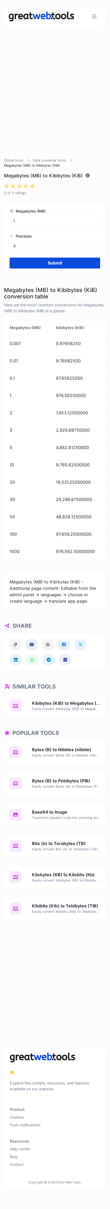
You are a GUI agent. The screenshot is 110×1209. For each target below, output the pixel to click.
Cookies (17, 1117)
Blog (14, 1156)
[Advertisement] (55, 99)
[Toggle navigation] (94, 16)
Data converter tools (49, 160)
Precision (23, 236)
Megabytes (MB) (30, 211)
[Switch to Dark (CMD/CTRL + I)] (12, 1072)
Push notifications (25, 1125)
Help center (20, 1149)
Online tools (13, 160)
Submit (55, 263)
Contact (17, 1164)
